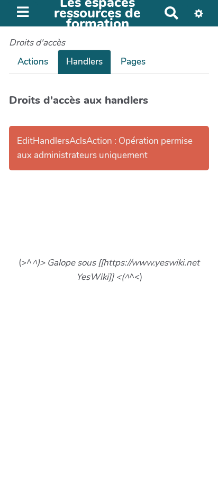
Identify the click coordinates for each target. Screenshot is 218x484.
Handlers (84, 62)
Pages (133, 62)
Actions (32, 62)
